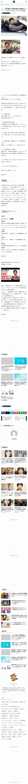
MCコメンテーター (6, 13)
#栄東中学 (16, 711)
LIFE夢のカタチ (5, 718)
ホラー (16, 725)
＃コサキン (19, 736)
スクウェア (15, 720)
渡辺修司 (15, 732)
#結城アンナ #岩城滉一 (14, 715)
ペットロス (11, 725)
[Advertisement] (13, 81)
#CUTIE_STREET (5, 701)
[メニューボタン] (1, 1)
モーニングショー (22, 725)
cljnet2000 (14, 439)
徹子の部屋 (4, 732)
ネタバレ (10, 722)
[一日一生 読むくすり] (14, 1)
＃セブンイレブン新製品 (6, 739)
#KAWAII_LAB (22, 701)
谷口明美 (8, 736)
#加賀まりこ (22, 708)
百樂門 (14, 734)
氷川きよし (10, 732)
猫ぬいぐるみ (4, 734)
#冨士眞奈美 (15, 708)
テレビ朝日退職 (22, 720)
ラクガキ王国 (4, 727)
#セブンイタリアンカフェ (7, 708)
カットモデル (16, 718)
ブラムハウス (4, 725)
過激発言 (14, 736)
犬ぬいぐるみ (21, 732)
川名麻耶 (20, 729)
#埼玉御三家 (4, 711)
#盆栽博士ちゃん (5, 715)
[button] (3, 413)
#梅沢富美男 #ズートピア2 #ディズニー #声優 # (11, 713)
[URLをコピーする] (25, 413)
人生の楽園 (11, 727)
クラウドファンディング (6, 720)
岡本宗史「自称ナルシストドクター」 (9, 729)
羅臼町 (24, 734)
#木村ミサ (10, 711)
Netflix (11, 718)
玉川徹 (10, 734)
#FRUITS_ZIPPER (14, 701)
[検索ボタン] (26, 1)
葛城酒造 (3, 736)
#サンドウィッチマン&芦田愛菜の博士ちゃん (10, 706)
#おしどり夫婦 (4, 704)
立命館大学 (19, 734)
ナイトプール (4, 722)
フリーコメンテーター (18, 722)
